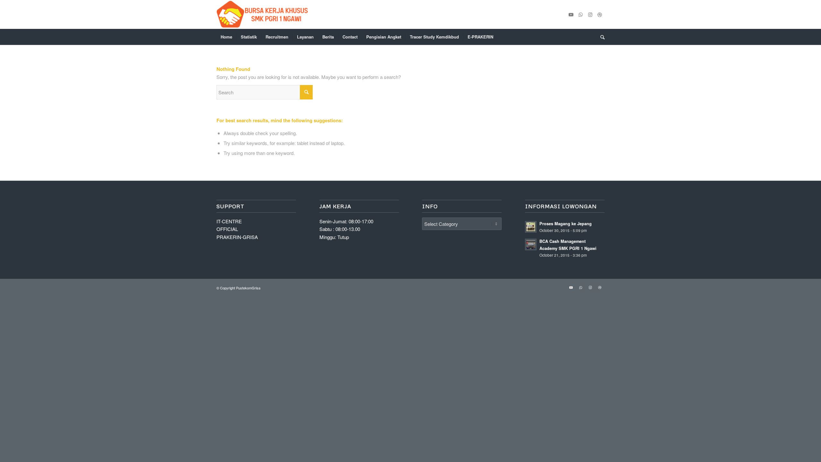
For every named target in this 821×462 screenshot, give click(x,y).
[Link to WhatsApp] (580, 14)
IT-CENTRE (229, 221)
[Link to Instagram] (590, 14)
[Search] (600, 37)
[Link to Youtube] (571, 14)
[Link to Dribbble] (600, 14)
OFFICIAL (227, 229)
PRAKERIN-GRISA (237, 237)
